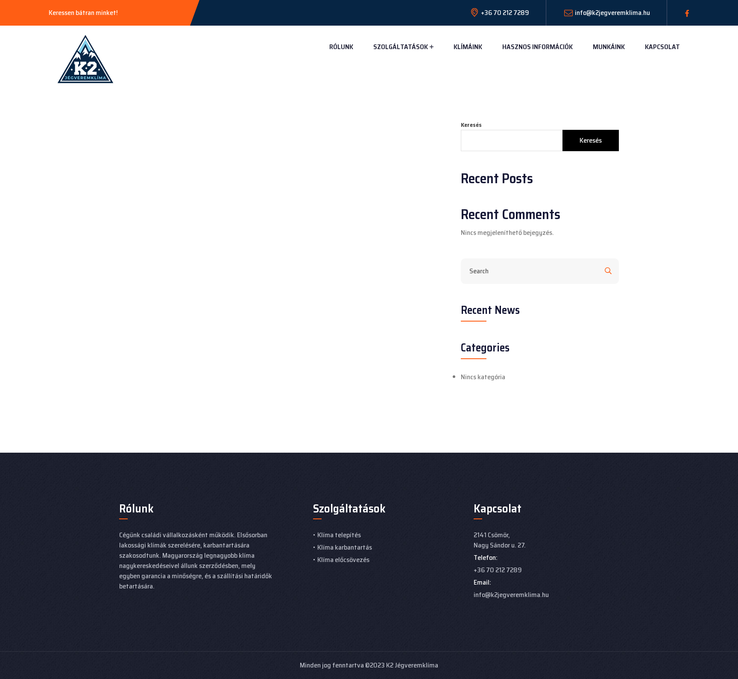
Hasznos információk (537, 46)
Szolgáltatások (400, 46)
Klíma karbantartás (344, 547)
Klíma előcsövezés (343, 559)
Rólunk (341, 46)
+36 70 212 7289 (498, 570)
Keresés (471, 124)
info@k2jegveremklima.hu (612, 12)
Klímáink (468, 46)
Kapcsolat (662, 46)
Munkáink (609, 46)
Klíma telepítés (339, 535)
